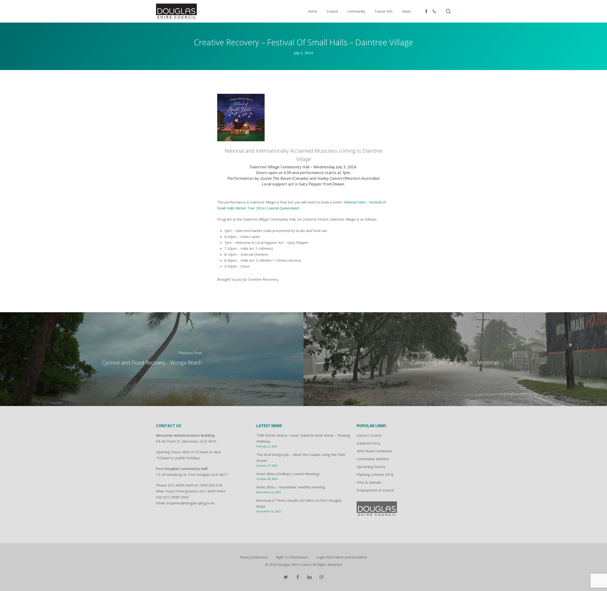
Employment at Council (375, 490)
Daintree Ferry (369, 443)
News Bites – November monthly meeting (290, 487)
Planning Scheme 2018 (375, 474)
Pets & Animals (369, 482)
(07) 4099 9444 (181, 485)
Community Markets (373, 458)
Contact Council (369, 435)
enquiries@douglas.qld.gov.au (190, 503)
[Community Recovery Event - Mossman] (455, 359)
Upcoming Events (371, 466)
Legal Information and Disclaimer (341, 557)
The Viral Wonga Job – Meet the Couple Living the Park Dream (300, 457)
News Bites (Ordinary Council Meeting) (287, 473)
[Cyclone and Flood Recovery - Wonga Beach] (152, 359)
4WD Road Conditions (374, 451)
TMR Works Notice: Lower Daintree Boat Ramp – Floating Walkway (303, 438)
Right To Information (292, 557)
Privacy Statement (254, 557)
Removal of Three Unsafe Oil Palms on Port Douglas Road (299, 503)
